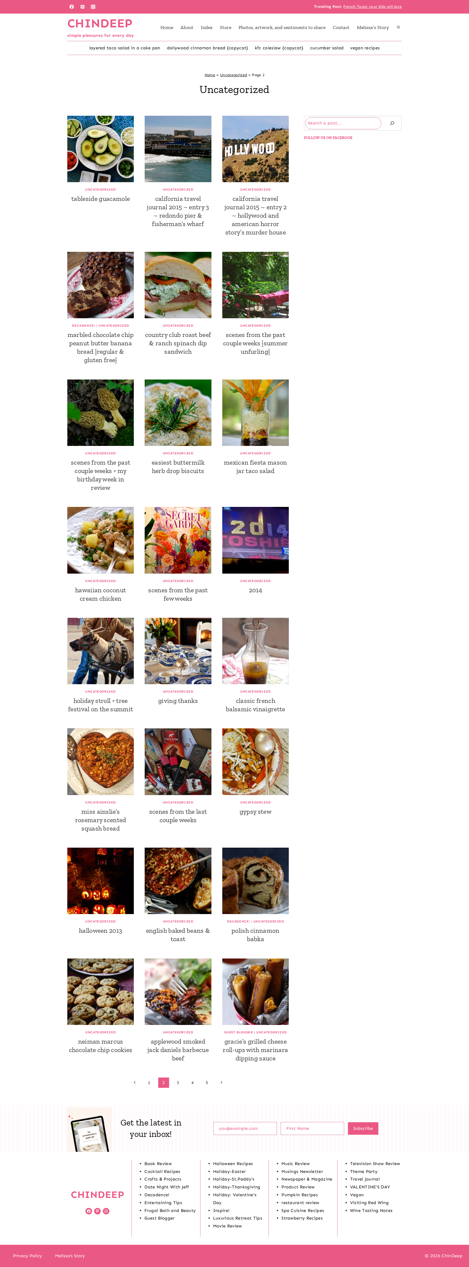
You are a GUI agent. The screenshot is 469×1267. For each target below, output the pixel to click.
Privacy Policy (27, 1255)
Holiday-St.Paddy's (234, 1179)
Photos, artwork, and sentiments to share (282, 27)
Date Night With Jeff (166, 1186)
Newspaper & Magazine (306, 1179)
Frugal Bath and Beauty (170, 1210)
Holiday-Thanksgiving (236, 1186)
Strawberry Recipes (302, 1218)
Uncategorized (233, 75)
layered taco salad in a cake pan (124, 47)
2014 (255, 590)
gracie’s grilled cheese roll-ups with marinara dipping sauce (255, 1049)
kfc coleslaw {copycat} (279, 47)
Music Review (295, 1163)
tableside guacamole (100, 198)
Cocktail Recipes (162, 1171)
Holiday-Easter (229, 1171)
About (187, 27)
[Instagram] (93, 6)
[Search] (392, 123)
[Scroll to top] (456, 1246)
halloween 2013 (100, 930)
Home (166, 27)
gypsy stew (255, 811)
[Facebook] (71, 6)
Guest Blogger (238, 1032)
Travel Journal (365, 1179)
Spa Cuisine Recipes (302, 1210)
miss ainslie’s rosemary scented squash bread (100, 820)
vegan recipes (365, 47)
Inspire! (221, 1210)
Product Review (298, 1186)
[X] (234, 1256)
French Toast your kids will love (372, 6)
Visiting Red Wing (369, 1202)
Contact (341, 27)
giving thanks (178, 701)
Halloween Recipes (233, 1163)
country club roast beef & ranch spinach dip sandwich (178, 343)
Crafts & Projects (162, 1179)
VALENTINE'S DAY (370, 1186)
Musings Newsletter (302, 1171)
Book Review (158, 1163)
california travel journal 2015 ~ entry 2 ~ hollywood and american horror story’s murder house (255, 215)
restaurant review (300, 1202)
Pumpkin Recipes (299, 1194)
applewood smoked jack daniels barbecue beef (178, 1049)
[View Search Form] (398, 27)
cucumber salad (327, 47)
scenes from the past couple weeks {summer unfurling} (255, 343)
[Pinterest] (82, 6)
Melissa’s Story (373, 27)
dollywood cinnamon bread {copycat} (207, 47)
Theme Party (364, 1171)
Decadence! (83, 325)
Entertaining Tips (163, 1202)
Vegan (357, 1194)
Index (207, 27)
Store (225, 27)
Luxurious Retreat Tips (237, 1218)
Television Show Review (375, 1163)
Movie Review (227, 1226)
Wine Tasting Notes (371, 1210)
